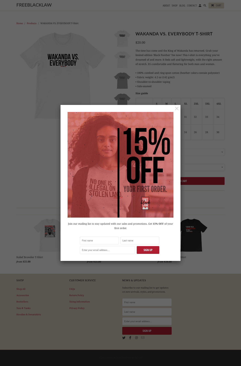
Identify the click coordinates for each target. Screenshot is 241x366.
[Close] (177, 108)
